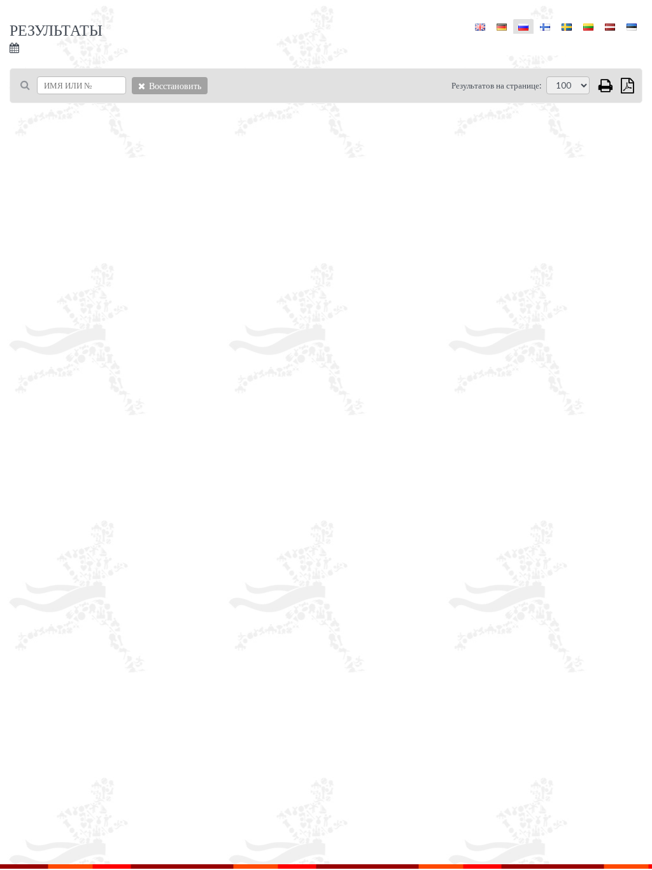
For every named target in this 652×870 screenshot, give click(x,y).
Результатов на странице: (496, 85)
